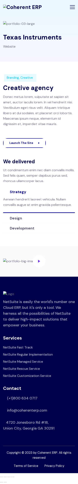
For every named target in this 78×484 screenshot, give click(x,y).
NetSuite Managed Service (23, 361)
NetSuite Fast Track (18, 347)
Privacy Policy (54, 466)
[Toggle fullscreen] (5, 476)
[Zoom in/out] (1, 476)
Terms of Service (26, 466)
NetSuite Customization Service (27, 376)
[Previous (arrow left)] (1, 482)
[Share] (8, 476)
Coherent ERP (47, 453)
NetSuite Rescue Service (21, 368)
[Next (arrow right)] (5, 482)
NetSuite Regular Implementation (28, 354)
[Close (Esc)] (12, 476)
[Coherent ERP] (22, 7)
